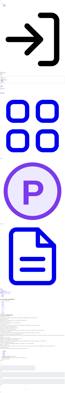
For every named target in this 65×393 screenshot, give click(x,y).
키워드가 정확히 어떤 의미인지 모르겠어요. (5, 331)
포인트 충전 (22, 198)
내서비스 (1, 158)
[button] (32, 90)
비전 (3, 352)
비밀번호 (2, 78)
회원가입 (3, 93)
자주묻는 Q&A (4, 5)
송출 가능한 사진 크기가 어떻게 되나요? (5, 321)
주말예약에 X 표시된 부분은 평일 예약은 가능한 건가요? (7, 342)
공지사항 (4, 4)
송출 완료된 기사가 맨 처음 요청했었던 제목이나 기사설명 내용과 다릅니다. (9, 339)
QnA (3, 354)
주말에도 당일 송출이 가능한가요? (4, 347)
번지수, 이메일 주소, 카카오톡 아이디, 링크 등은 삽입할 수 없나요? (8, 326)
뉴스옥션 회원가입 (2, 88)
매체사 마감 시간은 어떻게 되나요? (4, 344)
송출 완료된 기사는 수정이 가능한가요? (5, 337)
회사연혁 (4, 351)
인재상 (4, 353)
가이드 (4, 6)
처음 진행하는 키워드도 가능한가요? (4, 316)
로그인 (1, 93)
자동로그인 (3, 82)
